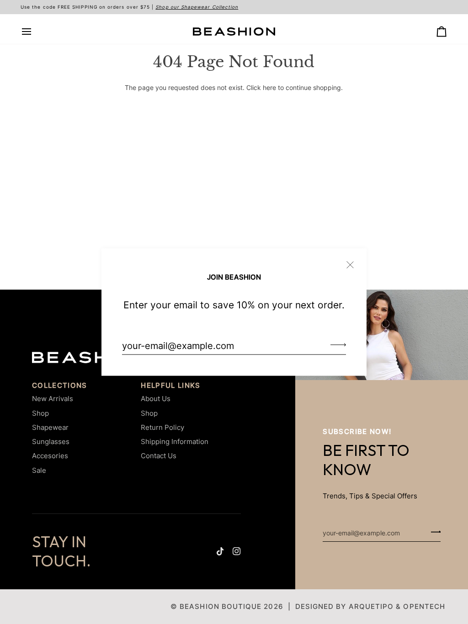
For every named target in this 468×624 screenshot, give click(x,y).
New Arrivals (52, 398)
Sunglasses (50, 441)
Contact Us (158, 455)
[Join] (335, 344)
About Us (155, 398)
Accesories (50, 455)
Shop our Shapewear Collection (196, 7)
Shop (40, 413)
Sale (39, 470)
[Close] (354, 261)
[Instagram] (237, 551)
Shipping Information (174, 441)
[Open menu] (34, 31)
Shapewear (50, 427)
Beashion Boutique (220, 606)
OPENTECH (424, 606)
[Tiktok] (220, 551)
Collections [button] (59, 385)
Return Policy (162, 427)
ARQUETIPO (371, 606)
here (269, 87)
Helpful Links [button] (171, 385)
